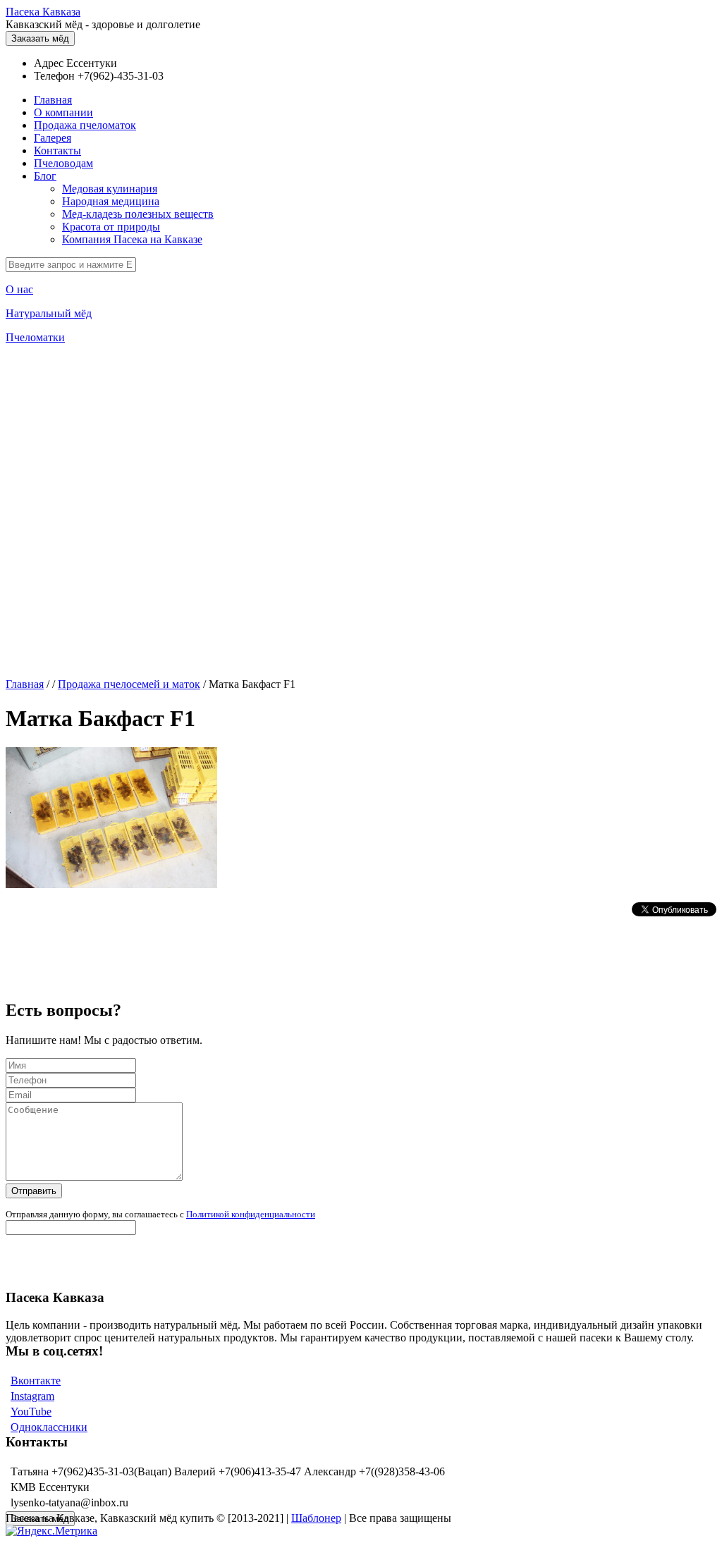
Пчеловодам (63, 163)
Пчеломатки (35, 337)
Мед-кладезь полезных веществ (138, 214)
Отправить (33, 1191)
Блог (45, 176)
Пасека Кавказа (43, 12)
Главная (53, 100)
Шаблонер (316, 1518)
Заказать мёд (40, 38)
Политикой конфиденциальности (250, 1214)
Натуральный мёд (49, 313)
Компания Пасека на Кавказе (132, 239)
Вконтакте (36, 1381)
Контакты (57, 150)
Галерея (52, 138)
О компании (63, 112)
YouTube (31, 1412)
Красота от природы (111, 227)
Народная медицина (110, 201)
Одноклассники (49, 1427)
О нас (19, 289)
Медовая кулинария (109, 189)
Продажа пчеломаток (85, 125)
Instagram (32, 1396)
